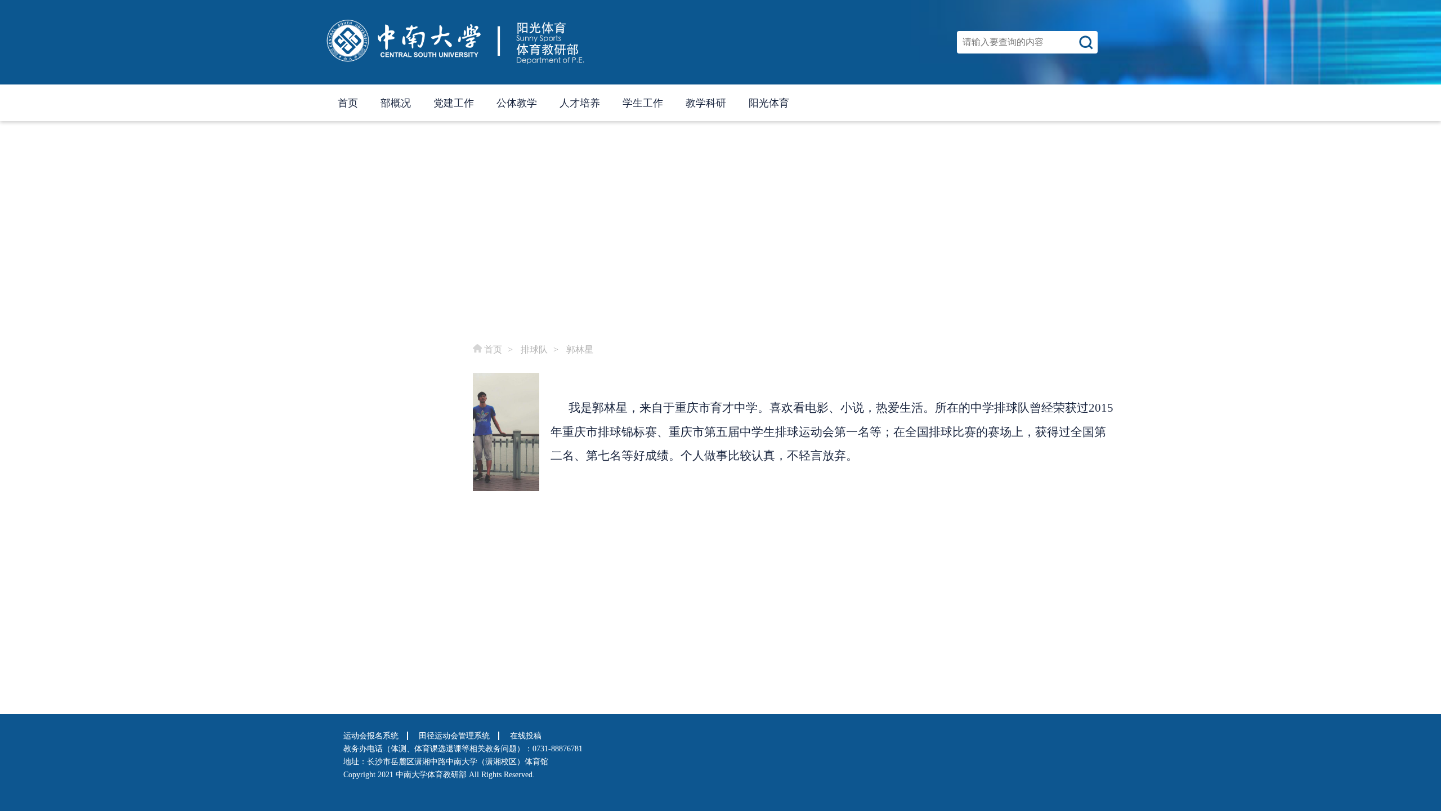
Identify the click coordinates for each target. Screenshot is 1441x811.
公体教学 (516, 103)
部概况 (396, 103)
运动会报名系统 (371, 736)
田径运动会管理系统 (454, 736)
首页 (348, 103)
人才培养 (580, 103)
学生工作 (643, 103)
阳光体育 (769, 103)
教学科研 (706, 103)
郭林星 (579, 349)
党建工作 (453, 103)
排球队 (534, 349)
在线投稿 (526, 736)
